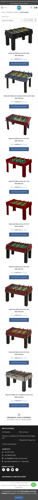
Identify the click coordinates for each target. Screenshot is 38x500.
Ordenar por (5, 16)
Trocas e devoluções (9, 444)
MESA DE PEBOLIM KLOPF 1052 (19, 267)
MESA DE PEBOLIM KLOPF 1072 (19, 138)
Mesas (16, 12)
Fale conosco (23, 432)
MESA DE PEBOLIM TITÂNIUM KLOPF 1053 (19, 395)
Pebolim (10, 12)
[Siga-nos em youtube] (12, 469)
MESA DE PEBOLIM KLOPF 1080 (19, 53)
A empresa (6, 432)
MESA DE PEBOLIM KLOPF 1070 (19, 181)
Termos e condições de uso (10, 437)
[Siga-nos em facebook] (8, 469)
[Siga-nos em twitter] (16, 469)
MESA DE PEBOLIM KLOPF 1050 (19, 352)
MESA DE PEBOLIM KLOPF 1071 (19, 224)
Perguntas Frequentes (27, 440)
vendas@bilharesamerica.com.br (15, 458)
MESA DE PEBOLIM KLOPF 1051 (19, 309)
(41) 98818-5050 (10, 455)
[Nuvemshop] (19, 483)
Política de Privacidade (27, 436)
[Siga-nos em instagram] (3, 469)
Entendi (19, 497)
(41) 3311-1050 (9, 452)
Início (3, 12)
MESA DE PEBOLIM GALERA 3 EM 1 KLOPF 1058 (19, 96)
